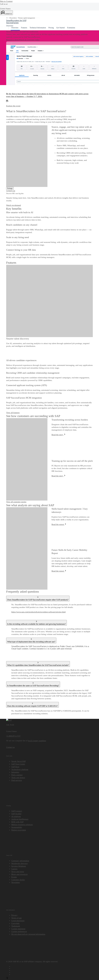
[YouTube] (52, 968)
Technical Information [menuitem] (38, 28)
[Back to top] (7, 979)
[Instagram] (52, 972)
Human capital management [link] (26, 18)
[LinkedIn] (52, 970)
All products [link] (13, 18)
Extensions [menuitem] (71, 28)
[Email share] (52, 974)
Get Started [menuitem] (60, 28)
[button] (7, 17)
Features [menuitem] (24, 28)
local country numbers (37, 741)
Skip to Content (6, 1)
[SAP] (9, 720)
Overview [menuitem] (14, 28)
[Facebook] (52, 966)
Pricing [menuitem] (51, 28)
